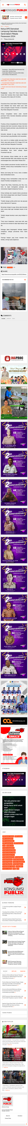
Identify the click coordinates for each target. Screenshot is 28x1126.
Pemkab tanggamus (18, 864)
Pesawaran (7, 26)
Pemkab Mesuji (19, 857)
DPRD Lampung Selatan (8, 841)
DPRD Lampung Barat (8, 838)
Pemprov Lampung (7, 868)
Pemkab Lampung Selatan (9, 850)
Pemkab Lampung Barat (8, 848)
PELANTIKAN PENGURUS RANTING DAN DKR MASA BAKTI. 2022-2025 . (13, 79)
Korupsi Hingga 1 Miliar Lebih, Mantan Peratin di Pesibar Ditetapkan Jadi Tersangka (13, 1057)
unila (18, 868)
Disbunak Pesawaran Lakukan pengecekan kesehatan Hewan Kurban (12, 305)
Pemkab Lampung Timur (8, 854)
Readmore (10, 1044)
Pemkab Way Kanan (7, 864)
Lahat (4, 845)
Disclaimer (20, 1115)
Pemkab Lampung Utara (8, 857)
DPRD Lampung (18, 836)
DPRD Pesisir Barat (18, 843)
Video (14, 868)
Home (2, 26)
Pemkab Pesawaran (7, 859)
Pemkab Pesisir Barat (18, 859)
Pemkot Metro (19, 866)
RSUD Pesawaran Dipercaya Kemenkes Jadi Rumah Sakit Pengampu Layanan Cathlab (16, 16)
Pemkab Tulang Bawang (18, 861)
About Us (8, 1115)
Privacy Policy (8, 1118)
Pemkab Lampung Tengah (9, 852)
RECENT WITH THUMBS (9, 926)
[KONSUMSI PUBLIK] (13, 5)
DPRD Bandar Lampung (8, 836)
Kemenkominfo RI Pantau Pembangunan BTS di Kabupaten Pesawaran (12, 292)
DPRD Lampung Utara (8, 843)
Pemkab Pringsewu (7, 861)
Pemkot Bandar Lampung (9, 866)
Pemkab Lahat (9, 845)
